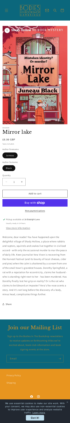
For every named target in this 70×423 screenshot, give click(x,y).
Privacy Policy (14, 375)
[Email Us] (47, 10)
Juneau (10, 155)
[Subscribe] (59, 359)
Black (9, 168)
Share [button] (9, 304)
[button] (6, 10)
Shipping (11, 382)
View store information (18, 228)
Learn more (38, 412)
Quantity (6, 175)
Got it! (35, 417)
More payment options (35, 210)
